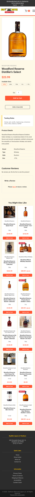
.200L (10, 84)
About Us (17, 459)
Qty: (14, 92)
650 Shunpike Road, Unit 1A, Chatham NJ (17, 1)
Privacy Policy (17, 473)
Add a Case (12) (17, 107)
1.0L (22, 84)
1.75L (28, 84)
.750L (16, 84)
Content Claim (17, 482)
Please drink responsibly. (17, 495)
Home (17, 455)
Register (15, 5)
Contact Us (17, 462)
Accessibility (17, 480)
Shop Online (17, 457)
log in (14, 187)
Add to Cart (17, 98)
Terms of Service (17, 475)
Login (21, 5)
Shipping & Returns (17, 478)
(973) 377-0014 (19, 3)
